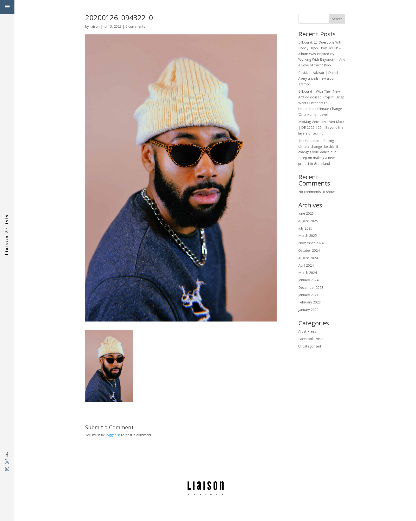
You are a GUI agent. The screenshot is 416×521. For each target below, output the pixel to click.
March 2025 (307, 235)
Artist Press (307, 331)
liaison (95, 26)
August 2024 (308, 258)
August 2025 (308, 221)
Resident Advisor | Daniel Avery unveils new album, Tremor (318, 78)
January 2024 (308, 280)
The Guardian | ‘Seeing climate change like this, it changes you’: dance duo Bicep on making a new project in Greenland (318, 152)
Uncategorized (309, 346)
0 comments (135, 26)
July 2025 (305, 228)
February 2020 (309, 302)
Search (337, 19)
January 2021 (308, 295)
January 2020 (308, 309)
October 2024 (309, 250)
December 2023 (310, 287)
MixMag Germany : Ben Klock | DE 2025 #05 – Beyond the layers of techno (321, 127)
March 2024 (307, 272)
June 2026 (306, 213)
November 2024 (311, 243)
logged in (113, 435)
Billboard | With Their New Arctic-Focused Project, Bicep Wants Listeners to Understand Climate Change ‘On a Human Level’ (321, 102)
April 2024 (306, 265)
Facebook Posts (311, 338)
